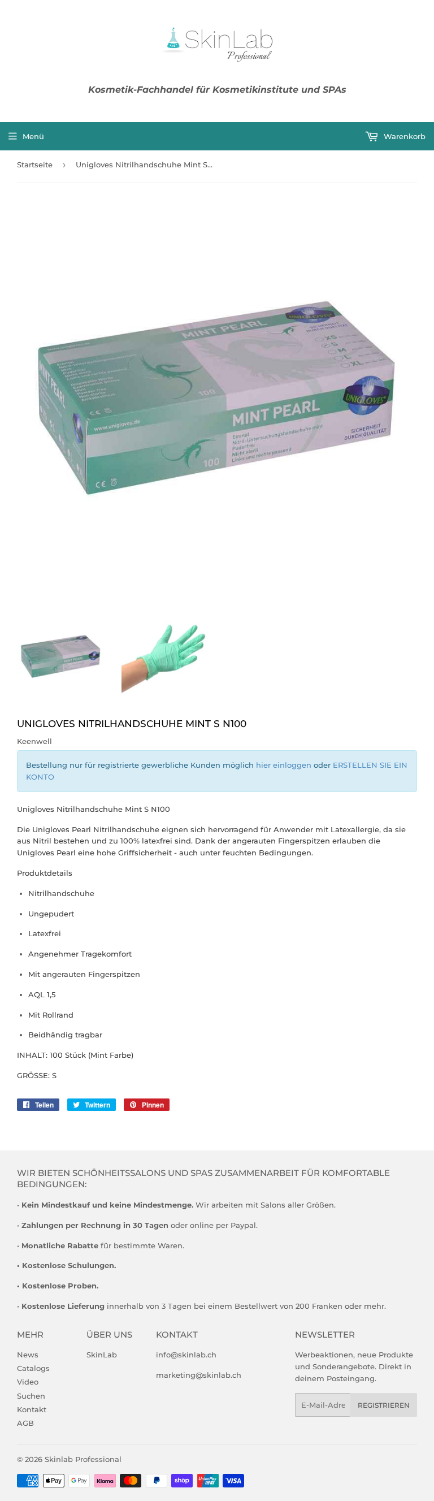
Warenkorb (403, 136)
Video (27, 1381)
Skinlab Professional (83, 1459)
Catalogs (33, 1368)
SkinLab (101, 1354)
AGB (25, 1423)
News (27, 1354)
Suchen (31, 1395)
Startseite (35, 164)
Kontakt (31, 1409)
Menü (33, 136)
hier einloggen (283, 764)
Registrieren (384, 1405)
